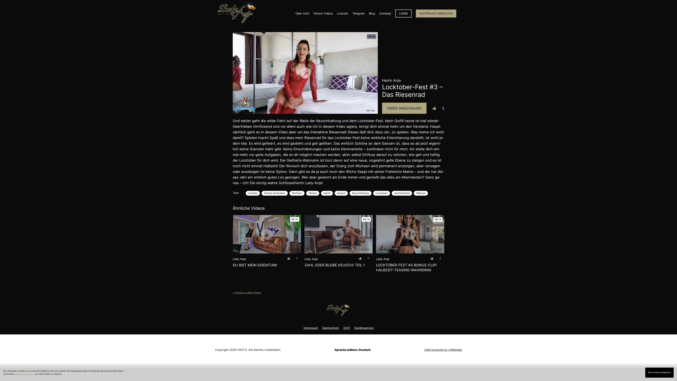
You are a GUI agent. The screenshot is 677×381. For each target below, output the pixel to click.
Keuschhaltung (360, 193)
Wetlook (420, 193)
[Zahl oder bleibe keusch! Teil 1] (338, 234)
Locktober (382, 193)
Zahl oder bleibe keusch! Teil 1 (334, 265)
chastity (252, 193)
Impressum (311, 328)
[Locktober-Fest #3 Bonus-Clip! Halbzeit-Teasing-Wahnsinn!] (410, 234)
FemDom (297, 193)
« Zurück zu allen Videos (247, 292)
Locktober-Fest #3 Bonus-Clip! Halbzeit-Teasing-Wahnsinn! (406, 267)
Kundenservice (364, 328)
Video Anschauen (404, 108)
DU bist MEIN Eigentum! (255, 265)
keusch (341, 193)
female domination (274, 193)
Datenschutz (330, 328)
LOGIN (403, 13)
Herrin (327, 193)
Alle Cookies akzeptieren (659, 372)
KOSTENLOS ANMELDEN (436, 13)
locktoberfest (402, 193)
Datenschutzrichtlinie (24, 374)
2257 (346, 328)
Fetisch (313, 193)
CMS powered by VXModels (443, 350)
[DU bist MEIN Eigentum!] (267, 234)
